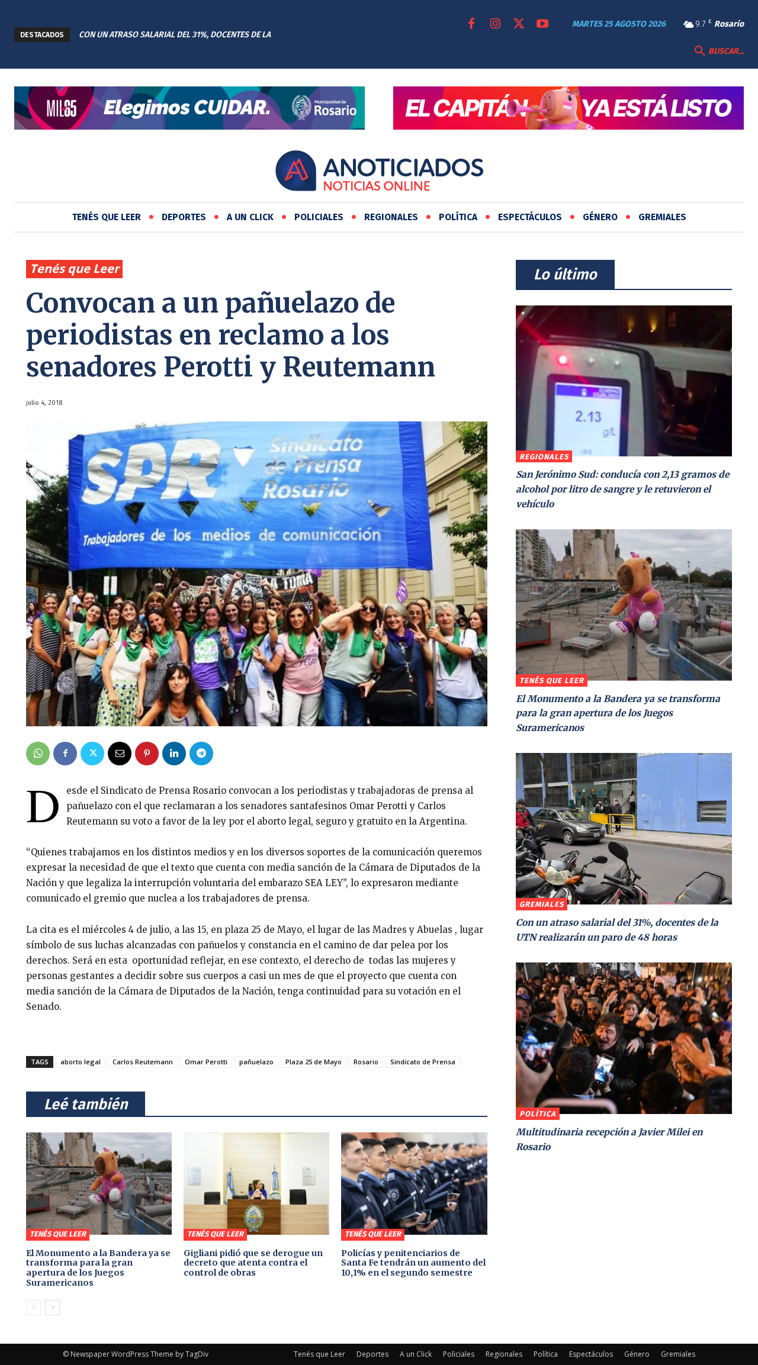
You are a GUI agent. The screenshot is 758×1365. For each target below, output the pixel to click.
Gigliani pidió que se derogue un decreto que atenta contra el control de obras (253, 1263)
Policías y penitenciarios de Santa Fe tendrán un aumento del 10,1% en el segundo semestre (413, 1263)
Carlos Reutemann (143, 1061)
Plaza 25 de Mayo (313, 1061)
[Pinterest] (147, 753)
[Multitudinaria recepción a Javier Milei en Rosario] (624, 1038)
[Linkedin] (174, 753)
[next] (346, 34)
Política (537, 1113)
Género (637, 1354)
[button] (718, 51)
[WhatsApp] (38, 753)
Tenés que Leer (74, 268)
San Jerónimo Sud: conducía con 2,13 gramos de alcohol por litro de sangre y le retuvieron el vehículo (622, 489)
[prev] (327, 34)
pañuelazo (256, 1061)
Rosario (366, 1061)
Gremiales (541, 904)
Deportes (372, 1354)
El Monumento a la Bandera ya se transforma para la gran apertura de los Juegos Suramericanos (98, 1268)
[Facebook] (471, 24)
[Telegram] (201, 753)
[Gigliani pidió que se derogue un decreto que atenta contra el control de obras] (256, 1183)
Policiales (458, 1354)
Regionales (543, 456)
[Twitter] (519, 24)
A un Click (416, 1354)
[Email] (119, 753)
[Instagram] (495, 24)
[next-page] (52, 1307)
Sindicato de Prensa (422, 1061)
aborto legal (80, 1061)
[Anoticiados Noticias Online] (379, 172)
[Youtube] (542, 24)
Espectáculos (591, 1354)
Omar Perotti (206, 1061)
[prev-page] (33, 1307)
